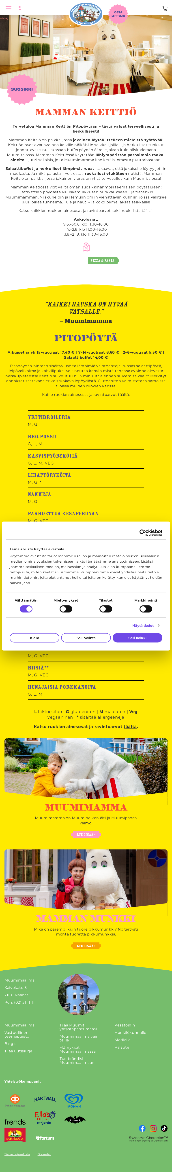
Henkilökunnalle (130, 1032)
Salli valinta (86, 638)
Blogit (10, 1043)
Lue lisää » (86, 834)
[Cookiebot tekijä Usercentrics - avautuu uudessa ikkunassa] (142, 532)
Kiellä (34, 638)
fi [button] (19, 7)
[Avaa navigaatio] (8, 7)
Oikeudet (44, 1154)
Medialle (123, 1039)
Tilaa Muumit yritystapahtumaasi (78, 1027)
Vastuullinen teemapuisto (16, 1034)
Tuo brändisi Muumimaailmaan (77, 1060)
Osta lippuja (118, 14)
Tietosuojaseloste (17, 1154)
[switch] (66, 608)
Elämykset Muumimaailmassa (78, 1049)
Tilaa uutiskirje (18, 1051)
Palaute (122, 1047)
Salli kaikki (137, 638)
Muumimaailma (19, 1025)
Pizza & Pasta (102, 260)
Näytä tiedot (143, 625)
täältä (147, 210)
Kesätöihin (125, 1025)
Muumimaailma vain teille (79, 1038)
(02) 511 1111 (24, 1002)
